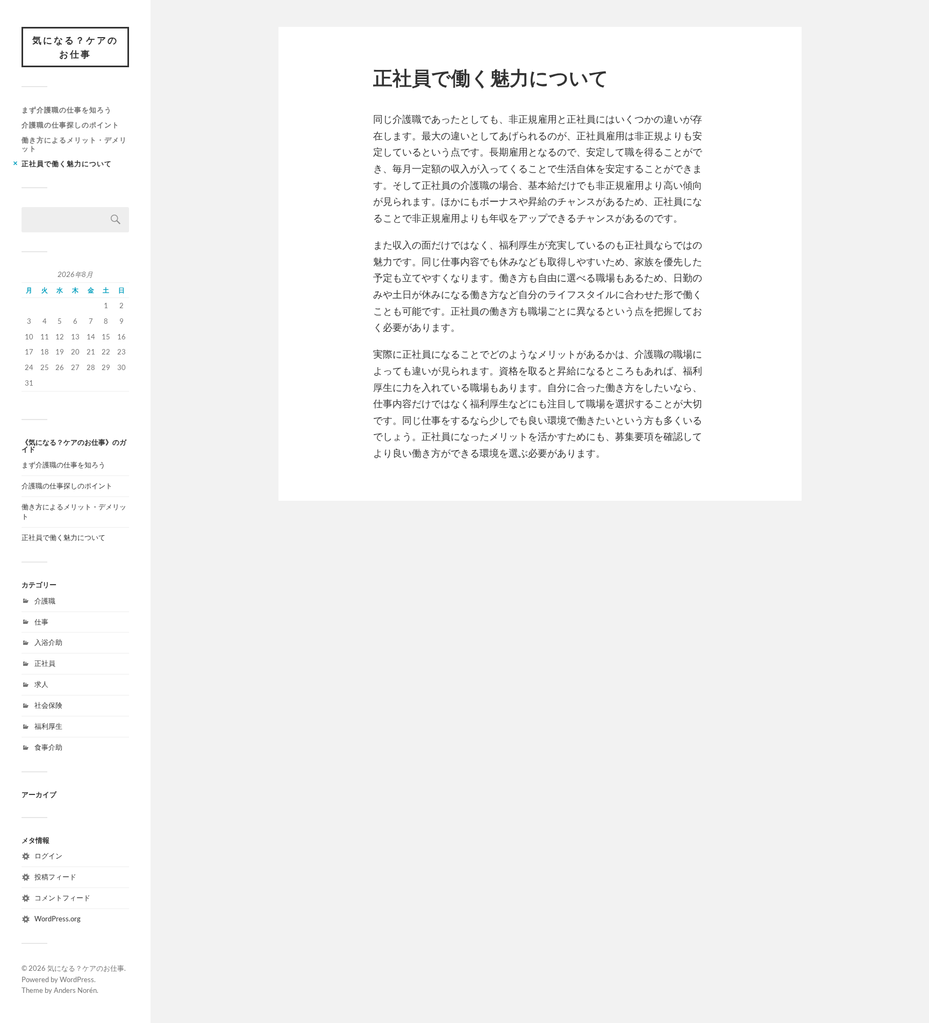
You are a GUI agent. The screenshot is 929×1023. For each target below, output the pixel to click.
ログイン (48, 855)
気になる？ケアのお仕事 (75, 47)
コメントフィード (62, 897)
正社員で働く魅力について (67, 163)
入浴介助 (48, 642)
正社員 (44, 663)
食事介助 (48, 747)
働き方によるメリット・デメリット (74, 144)
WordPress (77, 979)
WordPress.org (57, 918)
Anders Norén (75, 990)
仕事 (41, 621)
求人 (41, 684)
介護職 (44, 600)
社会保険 (48, 705)
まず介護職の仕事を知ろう (67, 109)
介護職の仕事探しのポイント (70, 124)
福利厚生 (48, 726)
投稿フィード (55, 876)
